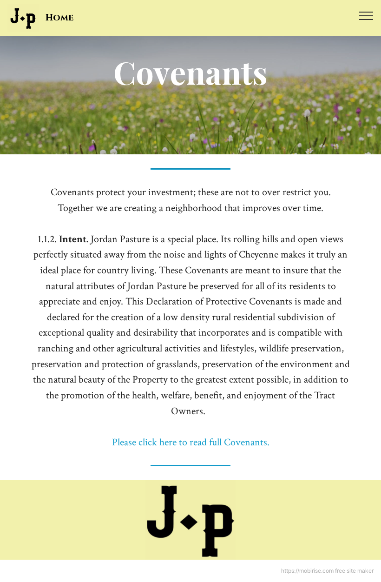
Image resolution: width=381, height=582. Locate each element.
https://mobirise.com (307, 570)
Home (59, 17)
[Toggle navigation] (366, 15)
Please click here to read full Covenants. (190, 442)
